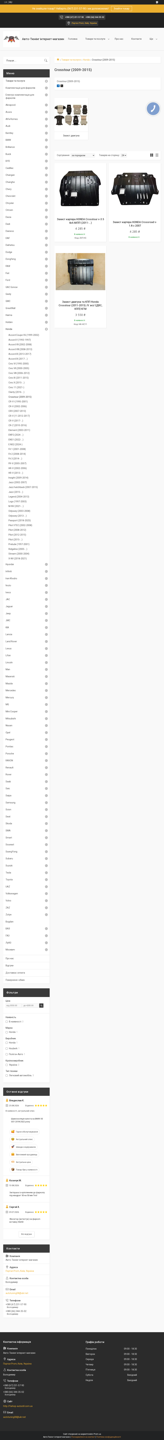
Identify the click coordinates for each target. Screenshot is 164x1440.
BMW (8, 140)
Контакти (136, 39)
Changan (10, 175)
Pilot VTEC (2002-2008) (20, 525)
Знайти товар (121, 8)
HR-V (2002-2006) (17, 468)
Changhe (10, 182)
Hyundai (10, 564)
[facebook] (58, 86)
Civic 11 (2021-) (16, 387)
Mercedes (11, 690)
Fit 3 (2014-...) (15, 458)
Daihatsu (10, 245)
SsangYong (11, 851)
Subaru (9, 858)
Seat (8, 816)
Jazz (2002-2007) (17, 482)
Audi (8, 126)
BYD (8, 161)
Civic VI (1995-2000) (18, 363)
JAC (8, 599)
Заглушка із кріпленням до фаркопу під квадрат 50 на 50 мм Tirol (27, 1194)
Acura (9, 112)
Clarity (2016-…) (16, 392)
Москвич (10, 949)
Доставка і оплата (15, 972)
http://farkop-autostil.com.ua (18, 1406)
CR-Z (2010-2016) (17, 425)
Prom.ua (97, 1434)
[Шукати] (46, 60)
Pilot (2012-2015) (17, 534)
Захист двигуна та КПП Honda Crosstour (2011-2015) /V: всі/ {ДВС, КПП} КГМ (80, 305)
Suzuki (9, 865)
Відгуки (9, 965)
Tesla (8, 872)
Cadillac (9, 168)
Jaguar (9, 606)
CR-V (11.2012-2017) (19, 416)
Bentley (9, 133)
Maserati (10, 676)
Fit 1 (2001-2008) (17, 449)
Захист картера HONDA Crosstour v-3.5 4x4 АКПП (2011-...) (80, 221)
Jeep (8, 613)
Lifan (8, 655)
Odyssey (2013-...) (17, 515)
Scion (8, 809)
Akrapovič (11, 105)
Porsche (10, 753)
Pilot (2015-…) (15, 539)
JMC (8, 620)
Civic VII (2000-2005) (18, 368)
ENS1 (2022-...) (15, 439)
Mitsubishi (11, 718)
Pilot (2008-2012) (17, 530)
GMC (8, 301)
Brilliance (10, 147)
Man (8, 669)
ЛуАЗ (8, 942)
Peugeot (10, 739)
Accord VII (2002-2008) (20, 344)
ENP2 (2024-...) (15, 435)
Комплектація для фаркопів (20, 88)
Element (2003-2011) (19, 430)
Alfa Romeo (12, 119)
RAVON (9, 760)
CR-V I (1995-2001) (18, 401)
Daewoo (10, 231)
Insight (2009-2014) (18, 477)
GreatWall (10, 308)
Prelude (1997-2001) (18, 544)
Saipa (8, 795)
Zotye (9, 914)
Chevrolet (10, 196)
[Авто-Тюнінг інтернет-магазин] (11, 39)
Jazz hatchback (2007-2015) (23, 487)
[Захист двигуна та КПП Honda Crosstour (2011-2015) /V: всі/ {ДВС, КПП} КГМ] (80, 272)
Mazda (9, 683)
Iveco (8, 592)
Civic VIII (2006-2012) (19, 373)
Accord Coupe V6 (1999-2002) (23, 335)
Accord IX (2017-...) (18, 359)
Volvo (8, 900)
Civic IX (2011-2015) (18, 377)
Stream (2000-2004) (18, 553)
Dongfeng (11, 259)
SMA (8, 830)
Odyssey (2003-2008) (19, 511)
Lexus (9, 648)
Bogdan (9, 921)
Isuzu (8, 585)
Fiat (7, 273)
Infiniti (9, 571)
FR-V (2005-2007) (17, 463)
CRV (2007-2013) (17, 411)
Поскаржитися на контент (83, 1437)
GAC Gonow (12, 287)
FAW (8, 266)
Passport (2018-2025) (19, 520)
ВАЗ (8, 928)
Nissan (9, 725)
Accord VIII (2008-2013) (20, 349)
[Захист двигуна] (71, 115)
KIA (7, 627)
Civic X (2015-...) (16, 382)
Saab (8, 781)
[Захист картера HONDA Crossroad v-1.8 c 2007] (135, 189)
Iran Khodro (11, 578)
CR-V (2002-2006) (17, 406)
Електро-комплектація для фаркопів (20, 96)
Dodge (9, 252)
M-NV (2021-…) (16, 506)
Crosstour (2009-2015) (20, 397)
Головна (72, 39)
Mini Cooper (12, 711)
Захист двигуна (71, 135)
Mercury (10, 697)
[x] (62, 86)
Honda (86, 59)
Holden (9, 322)
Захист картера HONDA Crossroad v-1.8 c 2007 (135, 224)
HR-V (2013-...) (15, 473)
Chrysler (10, 203)
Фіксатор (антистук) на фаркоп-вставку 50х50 (25, 1220)
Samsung (10, 802)
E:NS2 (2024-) (15, 444)
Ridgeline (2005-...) (17, 549)
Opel (8, 732)
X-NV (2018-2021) (17, 558)
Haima (9, 315)
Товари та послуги (95, 39)
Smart (9, 837)
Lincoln (9, 662)
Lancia (9, 634)
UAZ (8, 886)
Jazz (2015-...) (15, 492)
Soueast (10, 844)
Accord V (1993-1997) (19, 340)
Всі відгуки (26, 1234)
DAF (8, 238)
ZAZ (8, 907)
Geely (8, 294)
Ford (8, 280)
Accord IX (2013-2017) (19, 354)
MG (7, 704)
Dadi (8, 224)
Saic (8, 788)
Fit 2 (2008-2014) (17, 454)
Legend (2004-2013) (18, 496)
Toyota (9, 879)
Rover (9, 774)
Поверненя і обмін (15, 980)
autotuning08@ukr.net (17, 1293)
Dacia (8, 217)
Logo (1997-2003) (17, 501)
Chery (9, 189)
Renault (9, 767)
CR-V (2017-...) (15, 420)
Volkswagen (12, 893)
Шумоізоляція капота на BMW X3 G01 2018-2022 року (27, 1120)
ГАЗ (7, 935)
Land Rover (11, 641)
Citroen (9, 210)
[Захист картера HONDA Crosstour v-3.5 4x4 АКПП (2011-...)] (80, 189)
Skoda (9, 823)
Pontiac (9, 746)
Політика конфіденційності (108, 1437)
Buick (8, 154)
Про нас (119, 39)
